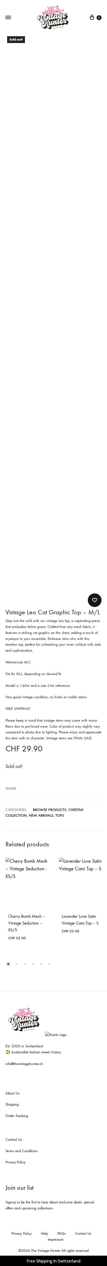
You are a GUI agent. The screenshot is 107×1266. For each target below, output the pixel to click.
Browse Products (49, 809)
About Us (12, 1093)
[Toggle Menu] (8, 18)
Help (44, 1233)
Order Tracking (16, 1116)
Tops (59, 815)
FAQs (61, 1233)
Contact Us (13, 1139)
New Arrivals (41, 815)
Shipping (12, 1104)
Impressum (56, 1239)
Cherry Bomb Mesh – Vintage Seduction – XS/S (26, 923)
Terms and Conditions (21, 1151)
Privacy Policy (15, 1162)
